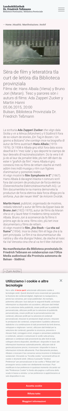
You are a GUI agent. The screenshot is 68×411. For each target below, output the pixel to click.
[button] (60, 280)
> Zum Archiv (12, 271)
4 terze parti (20, 290)
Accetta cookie (34, 385)
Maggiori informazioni (34, 401)
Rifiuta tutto (34, 393)
